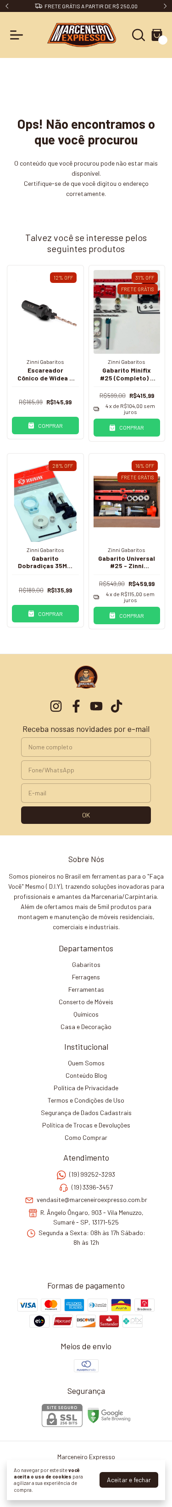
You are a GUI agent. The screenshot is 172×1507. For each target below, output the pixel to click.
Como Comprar (86, 1137)
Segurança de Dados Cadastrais (86, 1112)
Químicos (86, 1014)
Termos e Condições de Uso (86, 1100)
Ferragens (86, 977)
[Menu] (18, 34)
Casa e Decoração (86, 1026)
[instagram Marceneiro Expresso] (56, 706)
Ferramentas (86, 989)
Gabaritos (86, 964)
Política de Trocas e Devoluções (86, 1125)
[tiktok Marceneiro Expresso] (116, 706)
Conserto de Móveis (86, 1002)
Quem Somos (86, 1063)
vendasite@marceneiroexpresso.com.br (92, 1199)
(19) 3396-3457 (92, 1187)
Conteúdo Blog (86, 1075)
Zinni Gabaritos (45, 361)
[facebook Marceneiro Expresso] (76, 706)
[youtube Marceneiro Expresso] (96, 706)
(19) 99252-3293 (92, 1175)
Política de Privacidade (86, 1088)
